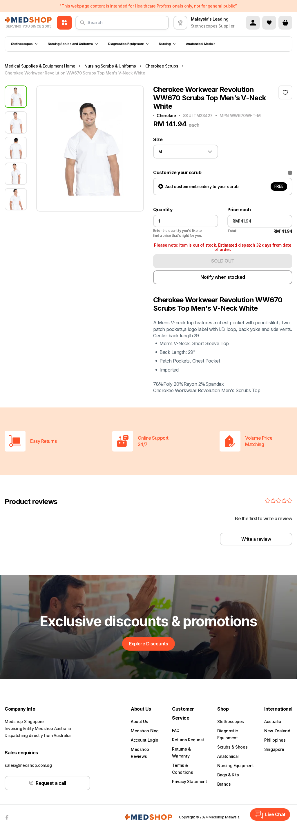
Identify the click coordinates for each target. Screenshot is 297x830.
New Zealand (277, 730)
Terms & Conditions (182, 769)
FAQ (175, 730)
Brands (224, 784)
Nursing (165, 44)
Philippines (274, 740)
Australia (272, 721)
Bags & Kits (228, 774)
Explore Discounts (148, 644)
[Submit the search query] (82, 25)
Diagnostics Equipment (126, 44)
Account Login (144, 740)
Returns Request (188, 739)
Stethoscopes (22, 44)
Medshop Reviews (140, 753)
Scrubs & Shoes (232, 747)
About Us (139, 721)
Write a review (256, 539)
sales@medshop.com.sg (28, 765)
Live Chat (275, 814)
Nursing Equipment (235, 765)
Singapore (274, 749)
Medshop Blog (145, 730)
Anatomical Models (200, 44)
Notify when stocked (222, 277)
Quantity (163, 209)
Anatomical (228, 756)
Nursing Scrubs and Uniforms (70, 44)
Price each (239, 209)
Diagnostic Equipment (227, 734)
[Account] (253, 23)
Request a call (51, 783)
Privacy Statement (189, 781)
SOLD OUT (222, 261)
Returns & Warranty (181, 752)
